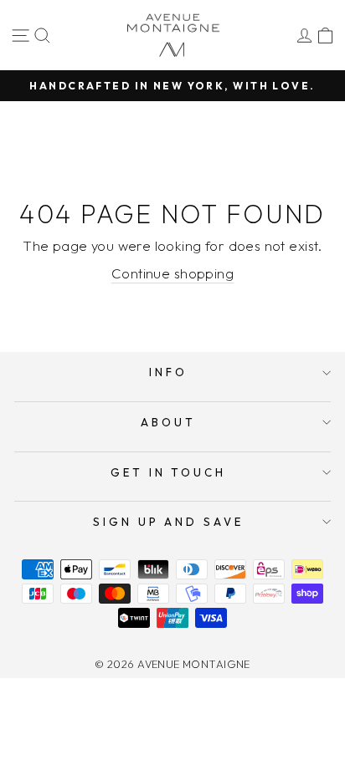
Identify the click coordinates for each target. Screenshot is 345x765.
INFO (168, 372)
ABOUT (168, 422)
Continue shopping (172, 273)
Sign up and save (169, 521)
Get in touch (169, 472)
